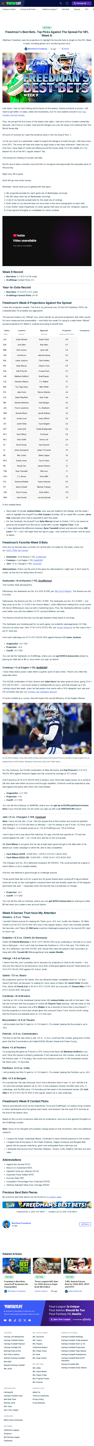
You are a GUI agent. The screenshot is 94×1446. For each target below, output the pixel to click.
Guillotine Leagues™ (49, 9)
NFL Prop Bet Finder (41, 1379)
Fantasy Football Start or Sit (73, 1344)
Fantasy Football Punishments (73, 1355)
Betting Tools (9, 1403)
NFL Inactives (38, 1337)
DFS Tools (8, 1406)
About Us (36, 1392)
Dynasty (77, 9)
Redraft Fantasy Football (14, 1358)
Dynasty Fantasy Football (14, 1365)
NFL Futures (38, 1382)
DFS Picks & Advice (11, 1355)
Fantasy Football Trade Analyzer (74, 1340)
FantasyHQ (8, 1392)
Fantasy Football (8, 9)
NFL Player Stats (40, 1351)
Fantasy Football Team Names (73, 1351)
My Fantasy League (12, 1437)
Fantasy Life (13, 3)
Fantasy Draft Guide (27, 9)
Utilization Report (40, 1347)
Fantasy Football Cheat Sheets (74, 1368)
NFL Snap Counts (40, 1358)
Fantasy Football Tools (13, 1396)
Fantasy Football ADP (70, 1364)
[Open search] (61, 3)
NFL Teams (37, 1340)
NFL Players (37, 1344)
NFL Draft (8, 1369)
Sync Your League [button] (61, 1319)
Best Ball (65, 9)
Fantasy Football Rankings (72, 1337)
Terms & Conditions (41, 1396)
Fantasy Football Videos (14, 1340)
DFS (86, 9)
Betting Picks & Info (12, 1351)
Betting (47, 28)
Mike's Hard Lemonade (13, 1420)
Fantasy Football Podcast (14, 1344)
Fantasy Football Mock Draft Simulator (73, 1359)
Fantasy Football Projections (73, 1347)
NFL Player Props (40, 1375)
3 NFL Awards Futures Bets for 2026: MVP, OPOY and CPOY (77, 1284)
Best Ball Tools (10, 1399)
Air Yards (36, 1355)
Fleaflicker (8, 1441)
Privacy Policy (38, 1399)
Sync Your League (11, 1410)
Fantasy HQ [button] (81, 3)
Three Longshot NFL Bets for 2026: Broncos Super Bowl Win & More (46, 1284)
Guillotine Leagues (11, 1430)
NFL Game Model (40, 1372)
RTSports (8, 1434)
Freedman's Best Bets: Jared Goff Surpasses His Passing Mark (16, 1284)
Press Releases (39, 1403)
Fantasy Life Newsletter (14, 1337)
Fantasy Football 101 (12, 1347)
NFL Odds (37, 1368)
